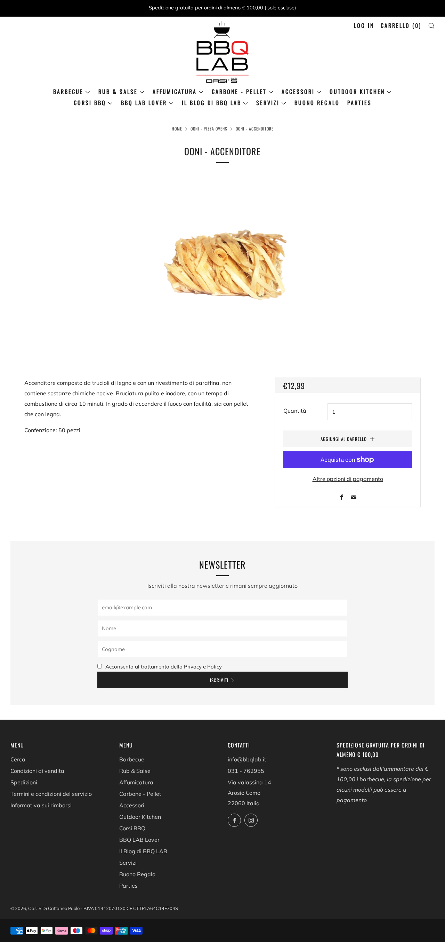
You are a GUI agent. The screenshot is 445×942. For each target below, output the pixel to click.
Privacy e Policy (203, 666)
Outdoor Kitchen (357, 91)
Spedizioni (23, 782)
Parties (359, 102)
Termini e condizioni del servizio (51, 793)
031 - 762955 (246, 770)
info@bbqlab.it (247, 759)
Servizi (268, 102)
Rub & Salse (118, 91)
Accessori (298, 91)
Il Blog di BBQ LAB (211, 102)
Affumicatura (175, 91)
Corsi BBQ (90, 102)
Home (177, 129)
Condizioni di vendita (37, 770)
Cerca (17, 759)
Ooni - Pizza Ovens (209, 129)
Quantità (294, 410)
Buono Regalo (317, 102)
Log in (364, 25)
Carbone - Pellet (239, 91)
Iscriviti (219, 679)
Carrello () (401, 25)
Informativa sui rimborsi (41, 805)
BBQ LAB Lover (144, 102)
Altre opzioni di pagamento (348, 478)
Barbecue (68, 91)
